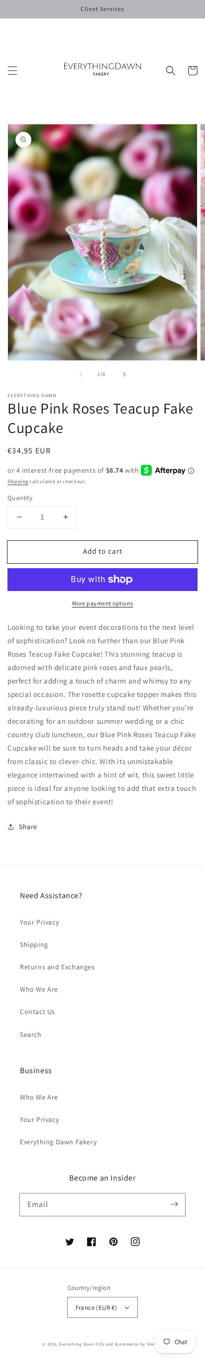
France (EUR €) (96, 1307)
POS (100, 1344)
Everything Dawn (77, 1344)
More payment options (102, 603)
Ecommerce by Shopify (139, 1344)
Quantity (19, 498)
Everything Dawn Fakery (58, 1141)
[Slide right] (124, 374)
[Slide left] (81, 374)
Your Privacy (39, 922)
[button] (12, 71)
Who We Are (39, 989)
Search (31, 1034)
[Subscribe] (174, 1204)
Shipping (17, 481)
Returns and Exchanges (57, 966)
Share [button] (28, 826)
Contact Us (37, 1011)
